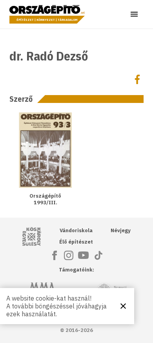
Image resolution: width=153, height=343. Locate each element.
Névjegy (121, 230)
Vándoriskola (76, 230)
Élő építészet (76, 241)
